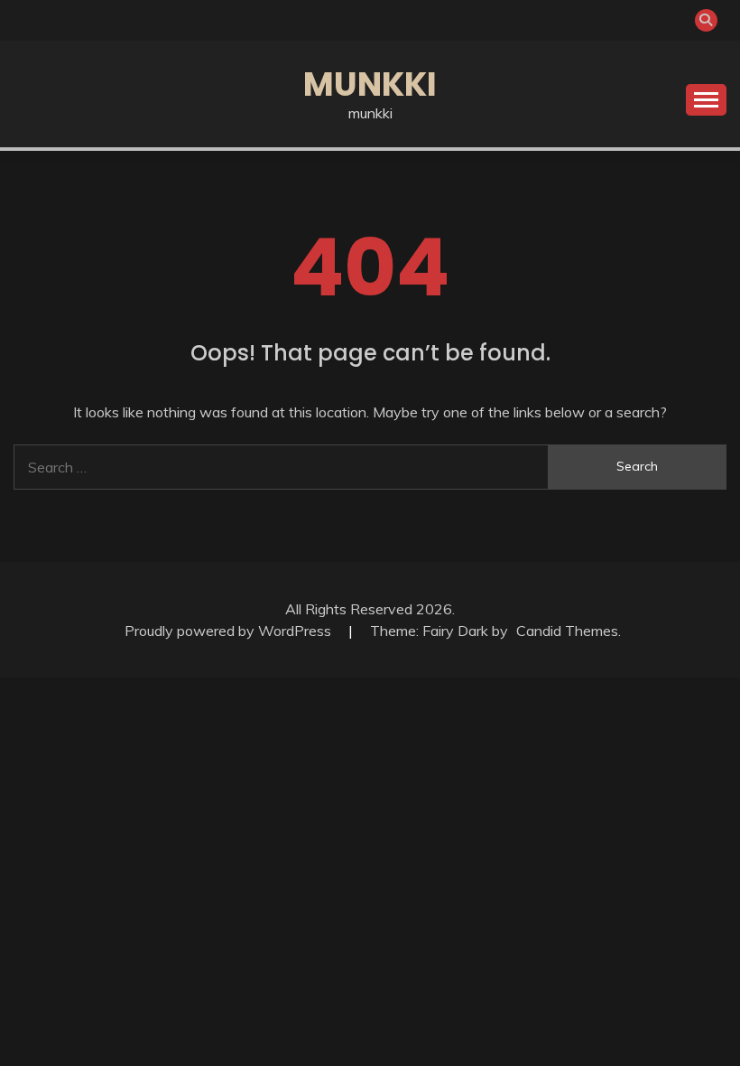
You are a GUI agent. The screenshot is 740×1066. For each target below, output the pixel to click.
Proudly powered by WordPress (230, 631)
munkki (370, 84)
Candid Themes (567, 631)
